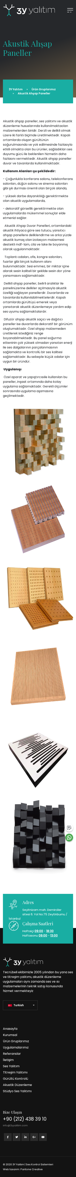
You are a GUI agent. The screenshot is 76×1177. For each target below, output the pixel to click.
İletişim (8, 1060)
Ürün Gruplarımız (16, 1041)
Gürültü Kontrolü (15, 1078)
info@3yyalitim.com (15, 1125)
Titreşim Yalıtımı (15, 1072)
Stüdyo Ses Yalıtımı (17, 1091)
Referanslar (12, 1053)
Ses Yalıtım (11, 1066)
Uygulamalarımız (16, 1047)
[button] (21, 1005)
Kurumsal (10, 1035)
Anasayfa (10, 1028)
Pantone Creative (31, 1169)
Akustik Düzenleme (17, 1085)
